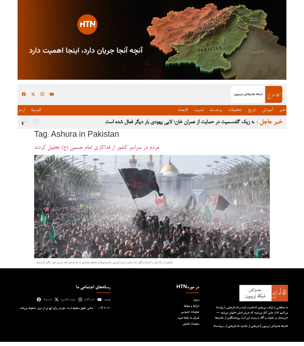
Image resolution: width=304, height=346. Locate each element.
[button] (25, 122)
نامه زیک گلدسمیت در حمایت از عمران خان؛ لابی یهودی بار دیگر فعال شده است (177, 122)
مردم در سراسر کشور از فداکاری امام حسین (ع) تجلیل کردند (96, 147)
